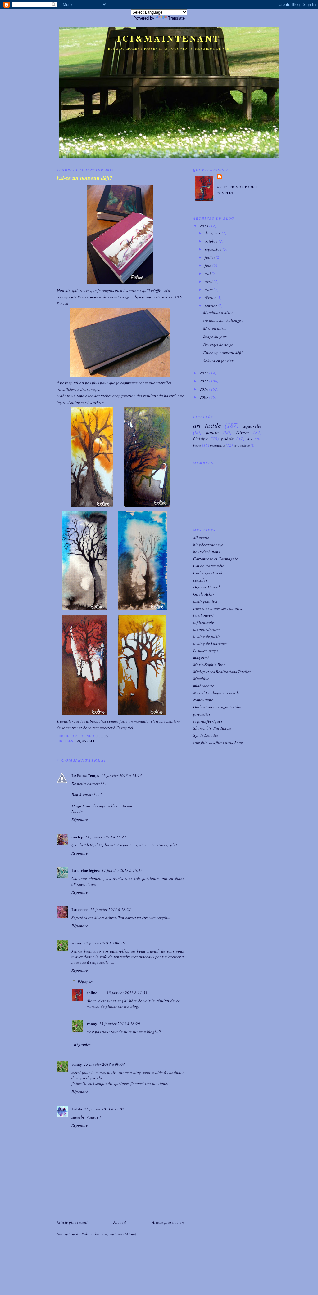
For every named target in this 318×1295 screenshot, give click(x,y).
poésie (227, 438)
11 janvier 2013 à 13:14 (121, 775)
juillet (210, 257)
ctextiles (200, 580)
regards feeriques (207, 721)
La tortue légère (85, 870)
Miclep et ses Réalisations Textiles (222, 671)
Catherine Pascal (207, 573)
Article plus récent (72, 1222)
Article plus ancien (168, 1222)
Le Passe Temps (85, 775)
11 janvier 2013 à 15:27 (105, 837)
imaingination (205, 601)
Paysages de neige (218, 344)
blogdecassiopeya (208, 544)
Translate (176, 18)
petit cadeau (242, 445)
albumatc (201, 537)
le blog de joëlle (206, 636)
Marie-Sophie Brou (209, 665)
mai (208, 273)
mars (209, 289)
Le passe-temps (205, 650)
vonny (76, 943)
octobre (212, 241)
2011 (204, 381)
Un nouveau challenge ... (224, 320)
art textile (207, 425)
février (211, 297)
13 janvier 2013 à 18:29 (119, 1023)
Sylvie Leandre (205, 735)
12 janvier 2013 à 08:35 (104, 943)
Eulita (76, 1109)
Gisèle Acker (203, 594)
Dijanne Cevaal (206, 587)
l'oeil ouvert (203, 615)
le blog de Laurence (210, 643)
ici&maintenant (168, 38)
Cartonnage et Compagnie (215, 558)
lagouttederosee (206, 629)
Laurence (79, 909)
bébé (197, 445)
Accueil (119, 1222)
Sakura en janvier (218, 361)
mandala (217, 445)
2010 (204, 389)
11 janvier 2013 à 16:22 (122, 870)
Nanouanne (203, 700)
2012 (204, 373)
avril (209, 281)
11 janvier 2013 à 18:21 (110, 909)
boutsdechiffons (206, 552)
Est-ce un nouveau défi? (84, 178)
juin (208, 265)
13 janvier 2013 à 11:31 (127, 992)
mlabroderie (203, 686)
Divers (242, 432)
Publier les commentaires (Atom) (108, 1234)
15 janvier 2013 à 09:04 (104, 1064)
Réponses (85, 982)
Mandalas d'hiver (218, 312)
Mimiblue (201, 678)
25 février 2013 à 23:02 (104, 1109)
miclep (77, 837)
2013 (204, 226)
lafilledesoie (203, 622)
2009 (204, 397)
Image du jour (214, 336)
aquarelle (87, 741)
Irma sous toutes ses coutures (217, 608)
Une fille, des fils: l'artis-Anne (218, 742)
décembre (213, 233)
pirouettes (201, 714)
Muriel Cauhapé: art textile (216, 693)
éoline (92, 992)
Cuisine (200, 438)
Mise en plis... (214, 328)
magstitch (201, 657)
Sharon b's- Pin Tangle (212, 728)
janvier (211, 305)
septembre (214, 249)
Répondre (79, 819)
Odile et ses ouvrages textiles (217, 707)
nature (212, 432)
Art (249, 439)
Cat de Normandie (208, 566)
